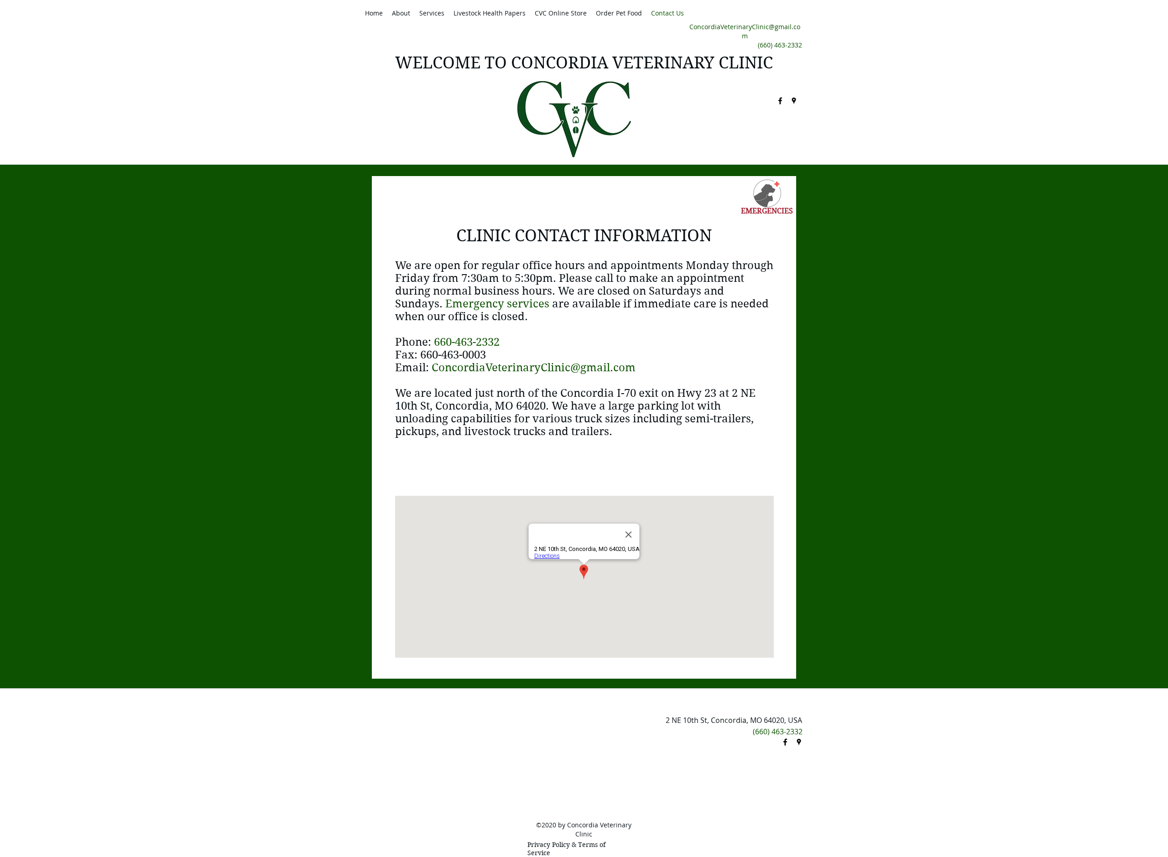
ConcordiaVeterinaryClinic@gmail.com (744, 31)
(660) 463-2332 (780, 45)
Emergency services (497, 303)
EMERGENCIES (767, 211)
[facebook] (780, 100)
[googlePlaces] (793, 100)
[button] (401, 13)
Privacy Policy (548, 845)
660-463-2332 (467, 342)
